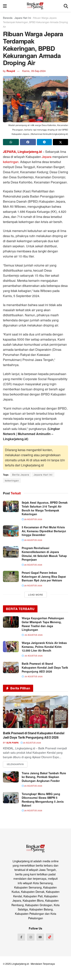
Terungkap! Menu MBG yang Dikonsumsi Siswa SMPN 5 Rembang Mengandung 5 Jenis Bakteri (43, 799)
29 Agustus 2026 (31, 742)
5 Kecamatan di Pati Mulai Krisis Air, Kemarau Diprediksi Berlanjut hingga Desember (44, 531)
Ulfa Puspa (12, 742)
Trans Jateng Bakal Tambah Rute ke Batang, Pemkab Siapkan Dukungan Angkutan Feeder (44, 777)
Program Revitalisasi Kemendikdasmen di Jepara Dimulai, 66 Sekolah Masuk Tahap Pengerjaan (44, 553)
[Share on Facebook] (28, 142)
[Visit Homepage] (35, 6)
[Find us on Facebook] (21, 937)
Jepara (46, 156)
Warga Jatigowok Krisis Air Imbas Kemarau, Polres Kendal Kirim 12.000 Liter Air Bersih (44, 646)
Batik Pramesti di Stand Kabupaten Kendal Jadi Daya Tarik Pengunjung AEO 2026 (45, 667)
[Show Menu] (5, 6)
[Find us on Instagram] (31, 937)
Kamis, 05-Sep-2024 (34, 71)
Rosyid (11, 71)
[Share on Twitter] (60, 142)
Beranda (7, 18)
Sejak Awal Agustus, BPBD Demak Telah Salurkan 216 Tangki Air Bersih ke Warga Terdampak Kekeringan (45, 508)
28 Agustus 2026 (33, 519)
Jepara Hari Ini (22, 18)
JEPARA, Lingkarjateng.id (22, 151)
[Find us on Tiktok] (49, 936)
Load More (35, 594)
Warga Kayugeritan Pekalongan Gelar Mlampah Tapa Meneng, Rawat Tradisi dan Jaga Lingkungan (43, 624)
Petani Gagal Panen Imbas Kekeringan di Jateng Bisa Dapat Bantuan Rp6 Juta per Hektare (44, 576)
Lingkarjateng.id (20, 963)
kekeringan (11, 162)
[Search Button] (66, 6)
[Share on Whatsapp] (11, 142)
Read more (15, 764)
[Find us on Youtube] (40, 937)
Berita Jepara (20, 474)
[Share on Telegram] (44, 142)
